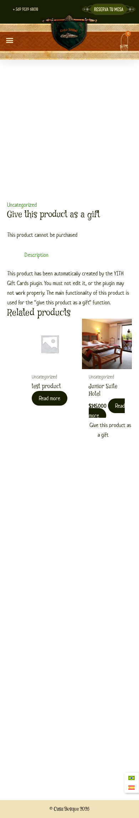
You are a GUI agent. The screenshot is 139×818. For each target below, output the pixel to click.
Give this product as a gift (110, 430)
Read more (49, 398)
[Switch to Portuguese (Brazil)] (131, 778)
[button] (9, 40)
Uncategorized (22, 205)
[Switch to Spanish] (131, 788)
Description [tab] (36, 255)
